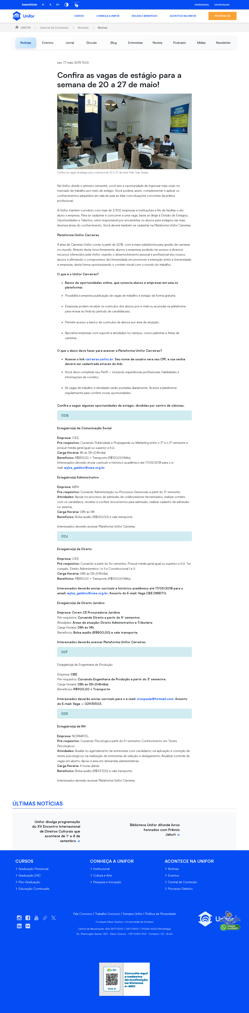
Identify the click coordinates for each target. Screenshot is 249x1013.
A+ (58, 4)
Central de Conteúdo (54, 27)
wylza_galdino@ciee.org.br (84, 468)
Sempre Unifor (133, 914)
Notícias (83, 27)
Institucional (101, 869)
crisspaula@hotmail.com (155, 699)
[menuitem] (26, 43)
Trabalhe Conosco (107, 914)
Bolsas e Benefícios (144, 15)
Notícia (102, 27)
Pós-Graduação (29, 882)
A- (43, 4)
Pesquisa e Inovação (107, 882)
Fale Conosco (82, 914)
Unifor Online (221, 5)
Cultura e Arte (102, 875)
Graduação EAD (29, 875)
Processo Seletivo (180, 889)
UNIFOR (25, 27)
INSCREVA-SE (222, 15)
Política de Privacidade (160, 914)
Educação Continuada (33, 889)
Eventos (173, 875)
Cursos (79, 15)
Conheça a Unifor (107, 15)
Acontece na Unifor (183, 15)
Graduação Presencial (33, 869)
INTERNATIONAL (202, 5)
